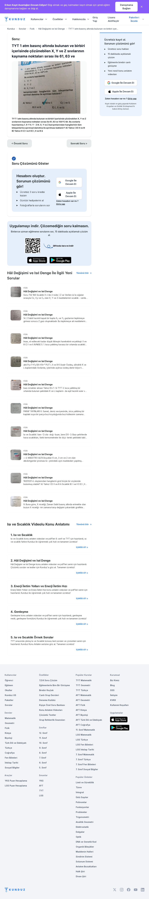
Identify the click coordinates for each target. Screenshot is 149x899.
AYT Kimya (81, 710)
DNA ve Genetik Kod (86, 842)
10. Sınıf (43, 743)
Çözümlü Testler (47, 715)
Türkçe (8, 748)
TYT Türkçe (82, 690)
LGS (41, 795)
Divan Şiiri (81, 876)
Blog (112, 685)
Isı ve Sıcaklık (23, 535)
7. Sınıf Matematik (85, 754)
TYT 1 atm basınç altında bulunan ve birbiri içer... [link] (93, 28)
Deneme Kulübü (47, 700)
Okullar (8, 690)
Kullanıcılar (37, 19)
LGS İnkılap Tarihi (85, 749)
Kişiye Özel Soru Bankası (52, 705)
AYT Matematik (83, 695)
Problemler (81, 812)
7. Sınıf (42, 757)
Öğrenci (9, 680)
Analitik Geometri (84, 822)
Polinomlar (81, 802)
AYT (41, 785)
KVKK (113, 700)
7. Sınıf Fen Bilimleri (86, 764)
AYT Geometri (83, 700)
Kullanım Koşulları (119, 705)
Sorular (22, 28)
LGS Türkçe (82, 739)
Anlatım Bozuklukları (86, 866)
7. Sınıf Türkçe (83, 759)
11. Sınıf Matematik (85, 730)
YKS (41, 780)
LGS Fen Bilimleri (84, 744)
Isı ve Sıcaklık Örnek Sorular (34, 637)
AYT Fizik (80, 705)
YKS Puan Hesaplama (16, 780)
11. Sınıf (43, 738)
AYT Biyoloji (82, 715)
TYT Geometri (83, 685)
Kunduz (11, 28)
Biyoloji (8, 738)
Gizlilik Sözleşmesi (125, 106)
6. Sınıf (43, 762)
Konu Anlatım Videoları (50, 710)
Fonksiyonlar (82, 807)
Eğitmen (9, 685)
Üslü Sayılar (82, 797)
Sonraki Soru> (79, 143)
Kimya (8, 733)
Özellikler (58, 19)
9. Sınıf (43, 748)
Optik (78, 837)
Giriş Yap (95, 19)
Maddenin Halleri (84, 851)
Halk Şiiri (80, 871)
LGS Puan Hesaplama (16, 785)
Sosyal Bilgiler (12, 767)
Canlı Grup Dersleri (49, 695)
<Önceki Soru (19, 143)
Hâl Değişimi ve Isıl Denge (51, 28)
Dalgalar (80, 832)
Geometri (9, 723)
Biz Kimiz (114, 680)
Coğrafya (10, 753)
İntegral (80, 792)
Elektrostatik (82, 827)
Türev (79, 787)
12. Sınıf (43, 733)
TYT (41, 790)
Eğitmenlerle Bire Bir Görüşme (54, 685)
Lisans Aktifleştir (113, 19)
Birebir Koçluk (46, 690)
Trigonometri (82, 817)
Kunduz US (10, 695)
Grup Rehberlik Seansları (52, 720)
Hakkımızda (79, 19)
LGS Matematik (83, 734)
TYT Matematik (84, 680)
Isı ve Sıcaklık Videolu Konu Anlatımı (48, 524)
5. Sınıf (42, 767)
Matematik (10, 718)
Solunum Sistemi (84, 861)
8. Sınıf (43, 753)
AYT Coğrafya (83, 725)
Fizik (32, 28)
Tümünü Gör (82, 273)
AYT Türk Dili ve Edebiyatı (89, 720)
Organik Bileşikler (85, 846)
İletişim (113, 695)
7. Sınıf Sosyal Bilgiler (87, 769)
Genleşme (21, 611)
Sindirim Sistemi (84, 856)
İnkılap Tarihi (11, 762)
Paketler (9, 700)
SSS (112, 690)
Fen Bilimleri (11, 757)
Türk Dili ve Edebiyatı (15, 743)
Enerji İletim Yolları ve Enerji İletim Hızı (40, 586)
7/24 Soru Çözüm (48, 680)
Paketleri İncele (134, 19)
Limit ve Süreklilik (85, 782)
